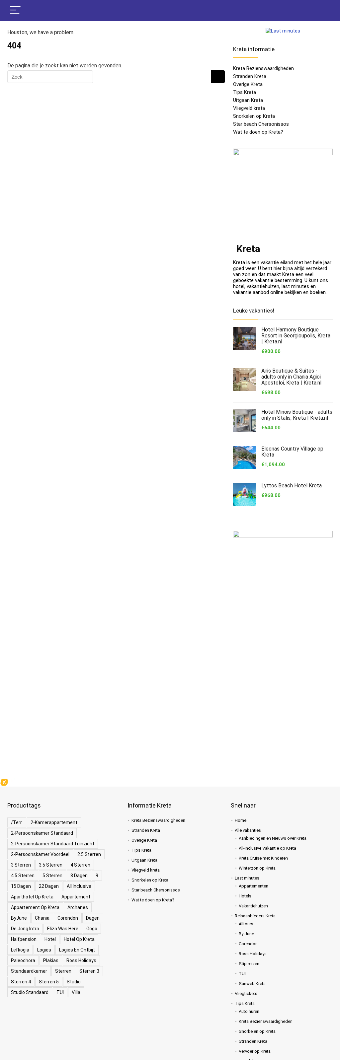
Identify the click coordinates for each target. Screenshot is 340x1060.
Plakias (50, 960)
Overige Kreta (248, 84)
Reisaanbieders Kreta (255, 915)
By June (246, 933)
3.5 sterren (50, 865)
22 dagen (49, 886)
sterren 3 (89, 971)
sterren (63, 971)
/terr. (17, 822)
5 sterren (52, 875)
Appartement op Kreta (35, 907)
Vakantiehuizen (253, 905)
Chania (42, 918)
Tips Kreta (244, 92)
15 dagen (21, 886)
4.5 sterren (23, 875)
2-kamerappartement (54, 822)
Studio (74, 981)
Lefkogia (20, 950)
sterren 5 (49, 981)
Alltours (246, 923)
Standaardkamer (29, 971)
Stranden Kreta (249, 76)
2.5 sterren (89, 854)
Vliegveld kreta (249, 108)
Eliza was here (62, 928)
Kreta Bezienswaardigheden (263, 68)
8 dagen (79, 875)
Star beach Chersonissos (261, 124)
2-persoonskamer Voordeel (40, 854)
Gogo (91, 928)
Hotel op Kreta (79, 939)
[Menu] (15, 10)
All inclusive (79, 886)
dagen (93, 918)
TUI (60, 992)
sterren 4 (21, 981)
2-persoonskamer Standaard (42, 833)
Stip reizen (249, 963)
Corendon (67, 918)
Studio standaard (29, 992)
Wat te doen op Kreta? (258, 132)
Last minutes (247, 878)
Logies (44, 950)
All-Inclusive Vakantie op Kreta (267, 848)
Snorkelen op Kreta (254, 116)
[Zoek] (218, 76)
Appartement (75, 896)
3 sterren (21, 865)
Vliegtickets (246, 993)
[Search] (322, 10)
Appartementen (253, 885)
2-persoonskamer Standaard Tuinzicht (52, 843)
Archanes (77, 907)
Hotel (50, 939)
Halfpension (24, 939)
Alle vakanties (248, 830)
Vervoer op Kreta (255, 1051)
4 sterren (80, 865)
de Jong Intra (25, 928)
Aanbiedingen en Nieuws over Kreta (272, 838)
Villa (76, 992)
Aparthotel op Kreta (32, 896)
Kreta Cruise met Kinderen (263, 858)
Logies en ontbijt (77, 950)
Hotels (245, 895)
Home (240, 820)
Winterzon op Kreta (257, 868)
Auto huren (249, 1011)
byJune (19, 918)
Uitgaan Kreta (248, 100)
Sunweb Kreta (252, 983)
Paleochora (23, 960)
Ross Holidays (81, 960)
